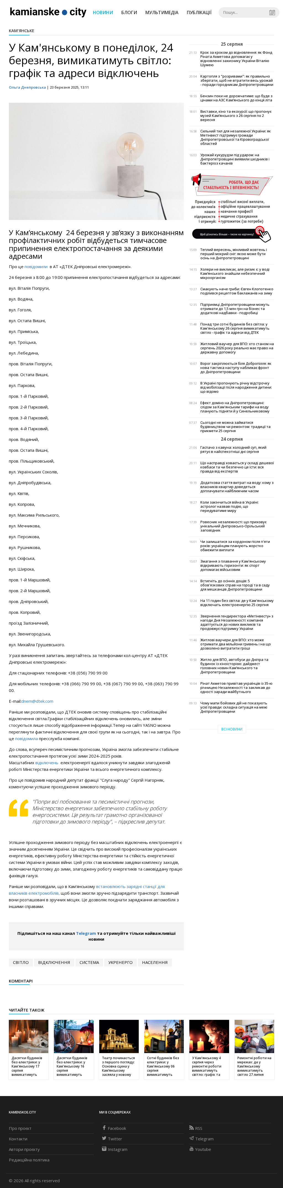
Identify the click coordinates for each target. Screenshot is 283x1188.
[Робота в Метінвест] (231, 207)
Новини (103, 12)
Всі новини (231, 729)
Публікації (199, 12)
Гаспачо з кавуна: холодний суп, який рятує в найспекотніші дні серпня (233, 449)
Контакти (18, 1138)
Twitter (115, 1138)
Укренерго (120, 962)
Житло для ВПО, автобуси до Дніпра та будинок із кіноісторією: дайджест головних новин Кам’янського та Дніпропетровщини (234, 666)
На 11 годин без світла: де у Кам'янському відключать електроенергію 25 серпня (237, 603)
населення (155, 962)
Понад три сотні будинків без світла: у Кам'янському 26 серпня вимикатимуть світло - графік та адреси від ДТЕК (234, 328)
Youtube (203, 1149)
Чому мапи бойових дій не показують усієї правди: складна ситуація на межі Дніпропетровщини (233, 707)
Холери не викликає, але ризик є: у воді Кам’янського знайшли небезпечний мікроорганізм (234, 273)
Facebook (117, 1128)
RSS (198, 1128)
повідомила (26, 738)
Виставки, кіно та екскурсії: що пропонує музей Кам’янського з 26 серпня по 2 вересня (235, 115)
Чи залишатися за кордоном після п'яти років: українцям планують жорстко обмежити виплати (235, 546)
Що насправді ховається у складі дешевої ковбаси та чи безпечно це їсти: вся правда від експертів (237, 467)
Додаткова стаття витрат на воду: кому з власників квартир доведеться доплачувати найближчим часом (237, 487)
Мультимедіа (162, 12)
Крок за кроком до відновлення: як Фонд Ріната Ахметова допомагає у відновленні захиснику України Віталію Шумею (236, 58)
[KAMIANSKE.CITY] (48, 12)
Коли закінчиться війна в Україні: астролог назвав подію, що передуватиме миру (229, 506)
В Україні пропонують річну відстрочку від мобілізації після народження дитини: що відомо (236, 387)
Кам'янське (21, 30)
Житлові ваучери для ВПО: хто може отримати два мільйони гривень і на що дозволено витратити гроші (235, 644)
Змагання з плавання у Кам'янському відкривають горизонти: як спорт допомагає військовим (233, 565)
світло (21, 962)
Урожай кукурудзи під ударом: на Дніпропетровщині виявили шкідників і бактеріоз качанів (234, 159)
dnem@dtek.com (37, 701)
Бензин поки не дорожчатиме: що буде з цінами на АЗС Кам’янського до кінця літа (236, 98)
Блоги (129, 12)
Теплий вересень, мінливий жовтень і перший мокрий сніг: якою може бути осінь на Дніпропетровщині (233, 254)
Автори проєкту (24, 1149)
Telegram (86, 933)
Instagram (117, 1149)
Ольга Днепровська (27, 87)
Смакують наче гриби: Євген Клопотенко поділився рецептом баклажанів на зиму (236, 291)
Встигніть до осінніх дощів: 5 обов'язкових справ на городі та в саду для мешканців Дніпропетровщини (235, 585)
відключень (47, 762)
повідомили (37, 266)
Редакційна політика (29, 1160)
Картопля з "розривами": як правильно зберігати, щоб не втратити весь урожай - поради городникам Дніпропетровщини (236, 80)
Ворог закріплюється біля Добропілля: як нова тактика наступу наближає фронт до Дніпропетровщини (235, 367)
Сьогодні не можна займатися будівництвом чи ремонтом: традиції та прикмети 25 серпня (235, 426)
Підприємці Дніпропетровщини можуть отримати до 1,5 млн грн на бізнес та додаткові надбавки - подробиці (234, 308)
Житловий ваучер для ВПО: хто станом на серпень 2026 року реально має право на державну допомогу (237, 348)
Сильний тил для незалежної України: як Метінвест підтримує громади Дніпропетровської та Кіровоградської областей (235, 137)
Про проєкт (20, 1128)
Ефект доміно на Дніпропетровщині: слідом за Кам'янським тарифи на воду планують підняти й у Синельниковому (234, 407)
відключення (54, 962)
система (89, 962)
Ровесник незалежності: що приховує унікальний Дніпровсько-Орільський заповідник (233, 526)
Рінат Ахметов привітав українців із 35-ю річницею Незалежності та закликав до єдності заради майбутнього (236, 687)
